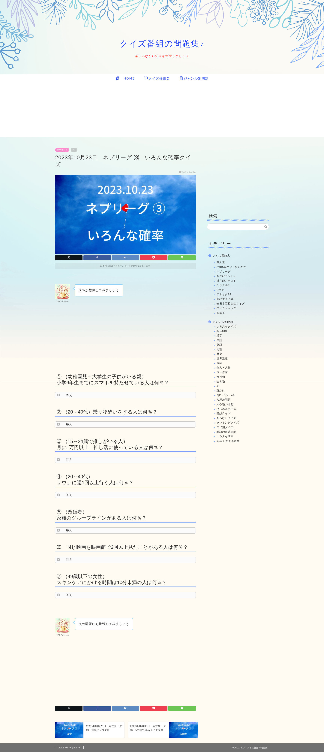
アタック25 (224, 294)
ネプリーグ (62, 150)
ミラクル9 (223, 285)
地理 (219, 349)
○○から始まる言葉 (228, 441)
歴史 (219, 354)
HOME (127, 78)
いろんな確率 (225, 436)
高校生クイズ (225, 299)
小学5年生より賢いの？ (231, 267)
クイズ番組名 (159, 78)
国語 (219, 340)
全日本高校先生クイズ (231, 303)
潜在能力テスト (226, 280)
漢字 (219, 335)
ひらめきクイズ (226, 409)
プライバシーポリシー (69, 747)
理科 (219, 363)
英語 (219, 344)
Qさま (220, 290)
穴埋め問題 (224, 399)
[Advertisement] (162, 110)
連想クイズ (224, 413)
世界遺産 (222, 358)
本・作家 (222, 372)
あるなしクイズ (226, 418)
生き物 (221, 381)
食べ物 (221, 376)
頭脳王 (221, 312)
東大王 (221, 262)
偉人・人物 (224, 367)
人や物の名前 (225, 404)
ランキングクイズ (228, 422)
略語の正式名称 (226, 431)
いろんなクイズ (226, 326)
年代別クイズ (225, 427)
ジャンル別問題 (196, 78)
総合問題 (222, 331)
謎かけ (221, 390)
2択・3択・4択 (226, 395)
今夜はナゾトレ (226, 276)
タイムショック (226, 308)
